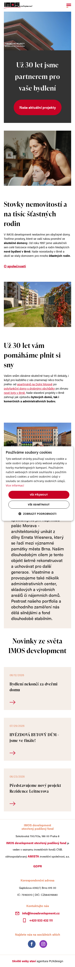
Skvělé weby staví (24, 961)
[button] (37, 513)
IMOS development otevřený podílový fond (36, 843)
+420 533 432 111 (41, 920)
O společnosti (15, 266)
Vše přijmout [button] (39, 494)
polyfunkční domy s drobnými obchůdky (29, 388)
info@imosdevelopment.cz (41, 913)
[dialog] (37, 483)
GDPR (37, 866)
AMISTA (33, 856)
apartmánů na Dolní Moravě (34, 384)
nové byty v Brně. (14, 393)
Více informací (15, 485)
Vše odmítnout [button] (39, 504)
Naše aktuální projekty (37, 107)
